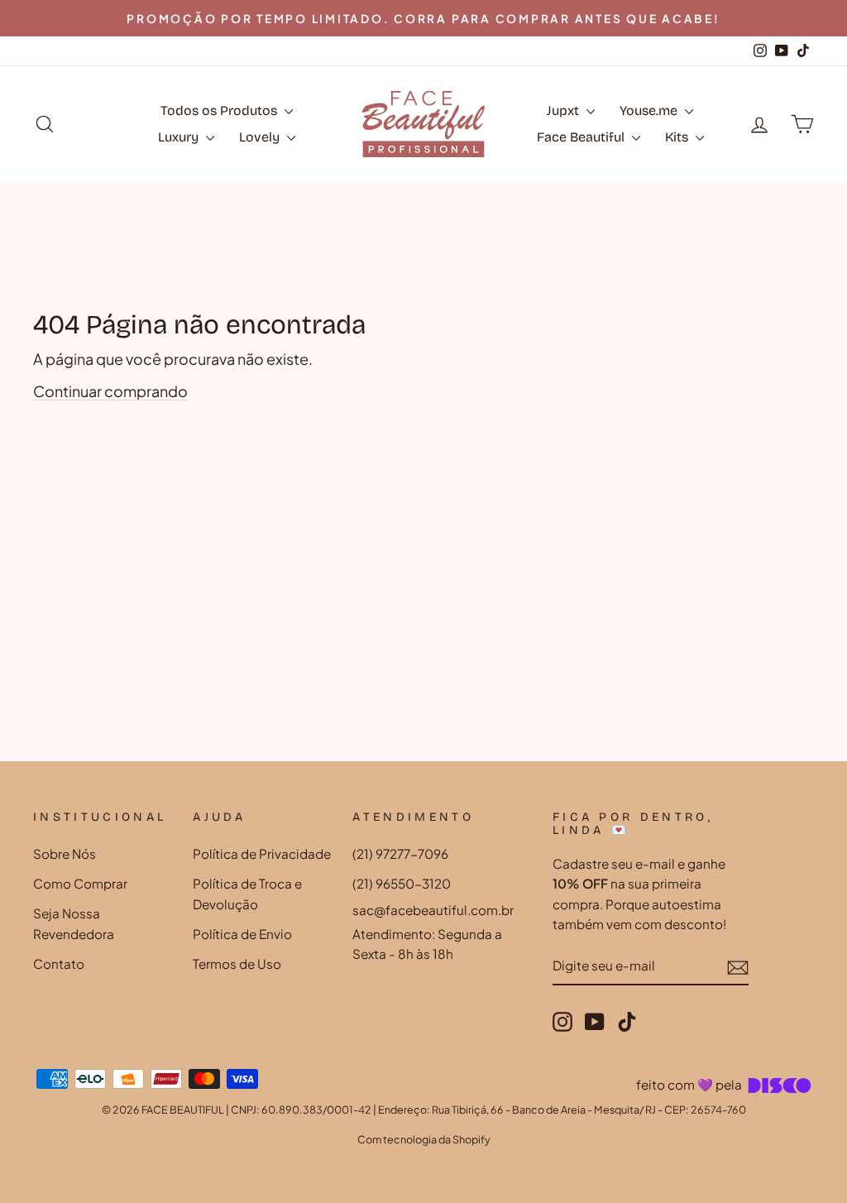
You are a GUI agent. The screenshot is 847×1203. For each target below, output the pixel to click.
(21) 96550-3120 (401, 883)
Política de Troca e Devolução (247, 893)
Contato (58, 963)
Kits (678, 137)
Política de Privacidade (262, 853)
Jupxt (564, 110)
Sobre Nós (64, 853)
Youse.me (650, 110)
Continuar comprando (110, 390)
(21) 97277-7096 (400, 853)
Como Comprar (80, 883)
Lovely (261, 137)
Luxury (180, 137)
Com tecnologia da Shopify (423, 1139)
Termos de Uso (237, 963)
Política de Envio (242, 934)
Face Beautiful (582, 137)
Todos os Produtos (220, 110)
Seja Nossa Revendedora (73, 923)
